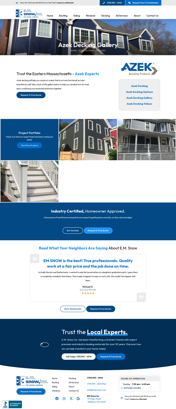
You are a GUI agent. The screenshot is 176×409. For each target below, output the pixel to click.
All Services (122, 15)
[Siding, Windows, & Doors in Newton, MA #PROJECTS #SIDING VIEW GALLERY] (146, 181)
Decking (105, 15)
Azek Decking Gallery (139, 97)
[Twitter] (71, 398)
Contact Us (152, 15)
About (137, 15)
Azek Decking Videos (139, 103)
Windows (90, 15)
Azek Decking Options (139, 91)
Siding (76, 15)
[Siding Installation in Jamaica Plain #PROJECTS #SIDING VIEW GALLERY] (88, 139)
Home (50, 15)
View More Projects (29, 145)
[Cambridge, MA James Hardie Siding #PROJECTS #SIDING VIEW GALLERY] (88, 181)
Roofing (63, 15)
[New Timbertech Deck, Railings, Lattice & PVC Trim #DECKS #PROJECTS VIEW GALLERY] (29, 181)
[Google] (78, 398)
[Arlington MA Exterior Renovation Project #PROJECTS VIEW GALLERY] (146, 139)
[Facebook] (57, 398)
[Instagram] (64, 398)
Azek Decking (139, 86)
